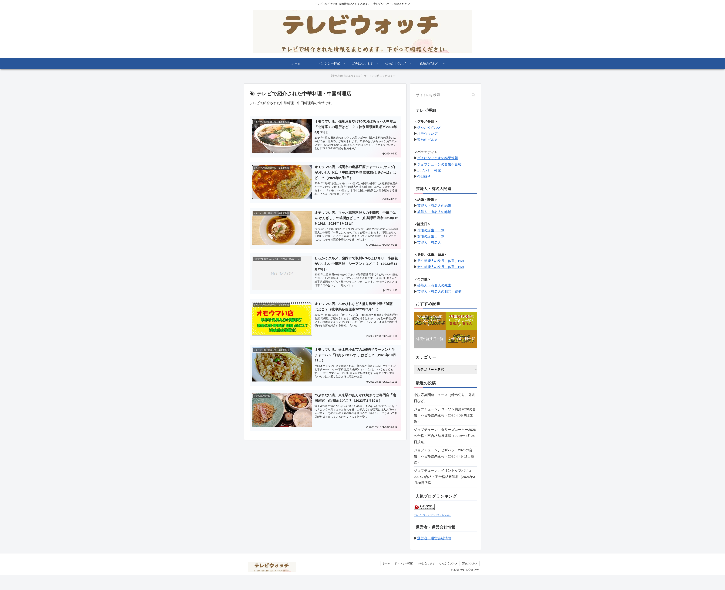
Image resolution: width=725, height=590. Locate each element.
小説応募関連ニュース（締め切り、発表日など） (444, 398)
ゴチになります (426, 563)
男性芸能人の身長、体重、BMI (440, 261)
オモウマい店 (427, 134)
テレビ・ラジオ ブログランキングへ (432, 515)
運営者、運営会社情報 (434, 538)
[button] (473, 95)
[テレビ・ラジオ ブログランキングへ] (424, 509)
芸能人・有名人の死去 (434, 285)
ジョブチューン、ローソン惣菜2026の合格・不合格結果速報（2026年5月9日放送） (445, 415)
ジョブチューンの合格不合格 (439, 164)
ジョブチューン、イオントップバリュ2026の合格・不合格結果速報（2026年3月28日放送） (444, 477)
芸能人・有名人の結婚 (434, 206)
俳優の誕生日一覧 (430, 230)
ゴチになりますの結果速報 (437, 158)
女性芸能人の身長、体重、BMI (440, 267)
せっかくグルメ (429, 127)
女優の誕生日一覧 (430, 236)
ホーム (386, 563)
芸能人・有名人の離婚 (434, 212)
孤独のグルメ (427, 140)
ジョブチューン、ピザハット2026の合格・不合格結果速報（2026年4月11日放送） (444, 456)
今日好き (424, 176)
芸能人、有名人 (429, 242)
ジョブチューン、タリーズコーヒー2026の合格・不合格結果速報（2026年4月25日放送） (445, 436)
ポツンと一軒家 (429, 170)
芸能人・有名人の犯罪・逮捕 (439, 291)
